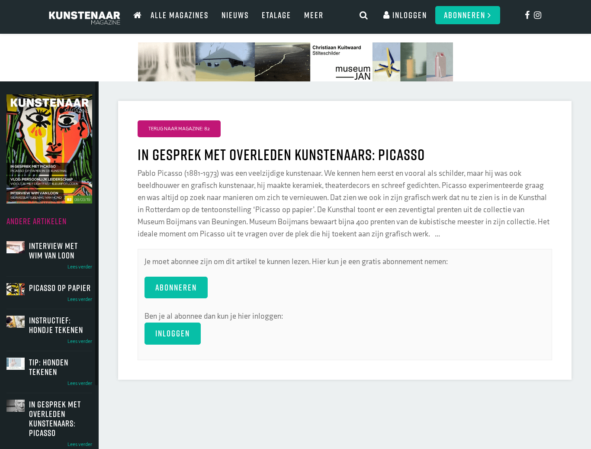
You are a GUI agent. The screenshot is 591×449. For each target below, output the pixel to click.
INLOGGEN (172, 333)
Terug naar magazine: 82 (179, 129)
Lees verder (79, 267)
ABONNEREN (176, 287)
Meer (314, 15)
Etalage (276, 15)
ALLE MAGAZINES (180, 15)
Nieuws (235, 15)
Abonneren (466, 15)
